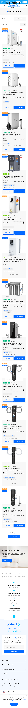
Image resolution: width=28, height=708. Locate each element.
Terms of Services (13, 683)
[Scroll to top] (14, 616)
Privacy (4, 683)
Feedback (5, 686)
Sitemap (12, 686)
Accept (14, 704)
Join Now (6, 560)
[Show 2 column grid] (24, 24)
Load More (14, 536)
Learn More (20, 65)
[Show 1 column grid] (21, 24)
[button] (11, 692)
